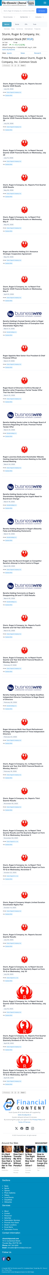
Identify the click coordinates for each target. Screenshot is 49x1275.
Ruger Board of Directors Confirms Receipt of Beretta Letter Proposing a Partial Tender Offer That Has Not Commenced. (22, 390)
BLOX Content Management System (16, 1272)
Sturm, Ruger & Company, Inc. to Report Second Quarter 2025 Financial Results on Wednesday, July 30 (24, 1003)
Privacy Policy (37, 1120)
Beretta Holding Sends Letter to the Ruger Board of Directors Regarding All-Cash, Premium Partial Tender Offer (24, 424)
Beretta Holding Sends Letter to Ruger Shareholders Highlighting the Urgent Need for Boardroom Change (22, 496)
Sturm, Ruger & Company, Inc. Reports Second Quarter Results (22, 935)
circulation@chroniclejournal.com (19, 1247)
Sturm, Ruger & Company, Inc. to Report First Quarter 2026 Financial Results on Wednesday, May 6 (22, 219)
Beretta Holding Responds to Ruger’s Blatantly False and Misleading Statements (22, 530)
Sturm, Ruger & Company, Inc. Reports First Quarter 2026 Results (24, 186)
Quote (9, 53)
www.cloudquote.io (24, 1115)
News (12, 29)
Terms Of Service (24, 1122)
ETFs (26, 24)
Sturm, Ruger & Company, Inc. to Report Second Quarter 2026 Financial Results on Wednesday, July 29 (24, 118)
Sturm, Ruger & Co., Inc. (12, 841)
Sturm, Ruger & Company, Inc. (14, 92)
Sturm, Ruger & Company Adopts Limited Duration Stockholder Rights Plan (24, 903)
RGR (30, 39)
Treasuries (37, 29)
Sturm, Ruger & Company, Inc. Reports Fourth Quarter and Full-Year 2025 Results (22, 626)
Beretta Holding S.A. (12, 332)
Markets (6, 24)
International (29, 29)
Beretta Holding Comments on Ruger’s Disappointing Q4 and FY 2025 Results (19, 594)
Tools (34, 24)
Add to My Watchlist (8, 50)
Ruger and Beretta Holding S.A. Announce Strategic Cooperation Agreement (20, 252)
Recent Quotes (8, 17)
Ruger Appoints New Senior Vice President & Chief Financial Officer (24, 357)
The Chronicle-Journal (15, 1268)
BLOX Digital (31, 1272)
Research (37, 53)
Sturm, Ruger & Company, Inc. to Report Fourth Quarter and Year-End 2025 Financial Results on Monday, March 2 (23, 660)
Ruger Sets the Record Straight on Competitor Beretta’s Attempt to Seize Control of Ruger (22, 562)
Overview (7, 29)
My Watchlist (24, 17)
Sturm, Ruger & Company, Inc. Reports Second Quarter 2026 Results (22, 85)
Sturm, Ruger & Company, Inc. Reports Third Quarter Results (21, 799)
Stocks (17, 24)
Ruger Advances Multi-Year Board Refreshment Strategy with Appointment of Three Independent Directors (23, 731)
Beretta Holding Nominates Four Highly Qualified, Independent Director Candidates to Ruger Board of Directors (23, 697)
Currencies (19, 29)
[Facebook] (21, 1128)
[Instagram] (32, 1128)
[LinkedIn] (27, 1128)
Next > (23, 65)
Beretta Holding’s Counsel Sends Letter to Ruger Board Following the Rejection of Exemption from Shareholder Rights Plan (23, 323)
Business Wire (8, 95)
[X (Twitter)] (16, 1128)
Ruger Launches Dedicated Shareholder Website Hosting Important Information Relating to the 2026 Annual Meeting (24, 459)
